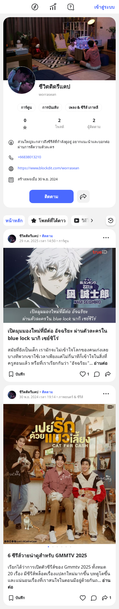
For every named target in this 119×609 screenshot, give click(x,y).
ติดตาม (51, 196)
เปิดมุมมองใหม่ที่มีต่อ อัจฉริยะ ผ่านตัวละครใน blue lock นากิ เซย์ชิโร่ (57, 334)
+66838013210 (29, 156)
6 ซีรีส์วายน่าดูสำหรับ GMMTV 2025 (47, 555)
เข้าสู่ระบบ (104, 7)
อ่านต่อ (101, 363)
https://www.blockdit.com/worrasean (48, 167)
